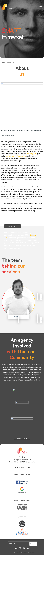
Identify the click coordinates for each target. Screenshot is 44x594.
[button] (40, 7)
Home (3, 62)
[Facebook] (24, 548)
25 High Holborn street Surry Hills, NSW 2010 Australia (22, 461)
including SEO (31, 154)
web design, (10, 156)
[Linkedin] (20, 548)
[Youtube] (16, 548)
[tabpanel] (22, 29)
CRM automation (20, 156)
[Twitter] (28, 548)
